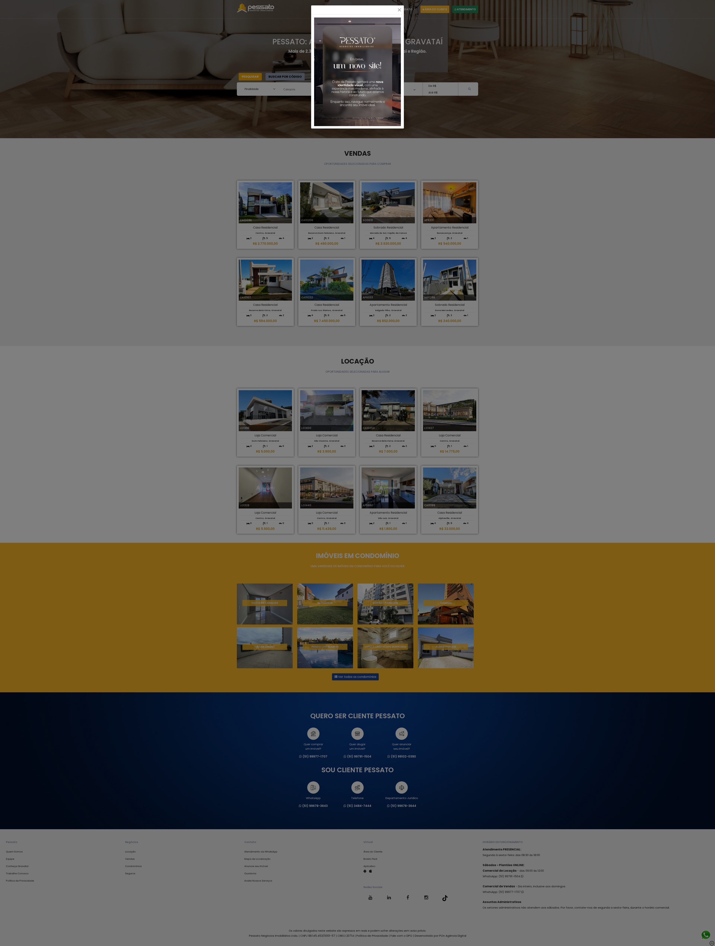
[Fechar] (399, 10)
